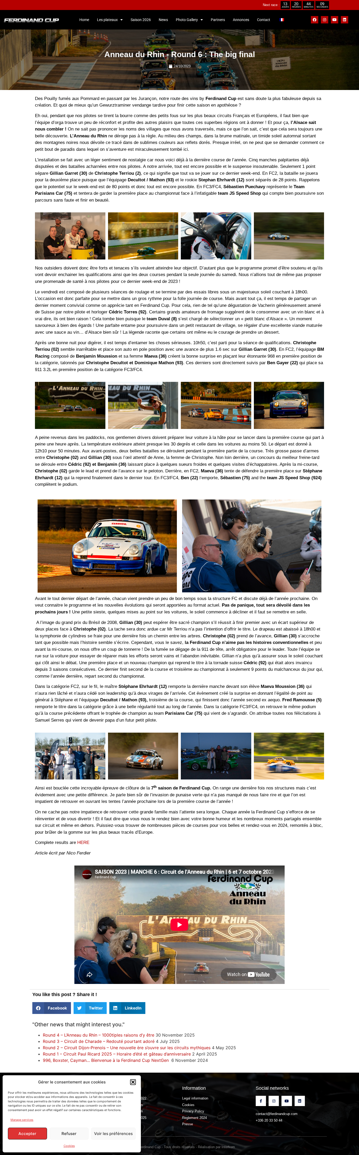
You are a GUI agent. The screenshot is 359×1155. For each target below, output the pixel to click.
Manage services (22, 1120)
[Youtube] (334, 19)
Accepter (27, 1133)
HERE (83, 842)
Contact (263, 20)
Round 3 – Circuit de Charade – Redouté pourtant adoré (99, 1041)
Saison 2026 (141, 20)
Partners (218, 20)
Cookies (69, 1146)
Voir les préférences (113, 1133)
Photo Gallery (187, 20)
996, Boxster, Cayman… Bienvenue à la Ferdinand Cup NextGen (106, 1060)
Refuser (68, 1133)
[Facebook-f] (261, 1101)
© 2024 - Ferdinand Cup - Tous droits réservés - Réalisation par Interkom (179, 1147)
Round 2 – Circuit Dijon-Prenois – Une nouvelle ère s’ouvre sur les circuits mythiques (127, 1047)
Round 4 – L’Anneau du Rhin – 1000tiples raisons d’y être (98, 1035)
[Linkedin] (344, 19)
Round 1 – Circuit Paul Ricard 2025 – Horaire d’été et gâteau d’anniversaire (117, 1054)
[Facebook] (314, 19)
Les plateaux (107, 20)
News (163, 20)
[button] (133, 1082)
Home (84, 20)
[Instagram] (324, 19)
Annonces (241, 20)
